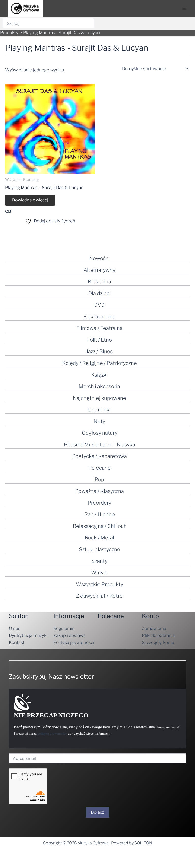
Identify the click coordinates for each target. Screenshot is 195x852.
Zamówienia (154, 628)
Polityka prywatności (73, 642)
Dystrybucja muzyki (28, 635)
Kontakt (16, 642)
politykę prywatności (52, 733)
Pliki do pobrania (158, 635)
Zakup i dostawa (69, 635)
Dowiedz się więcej (30, 200)
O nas (14, 628)
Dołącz (97, 812)
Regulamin (63, 628)
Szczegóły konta (158, 642)
